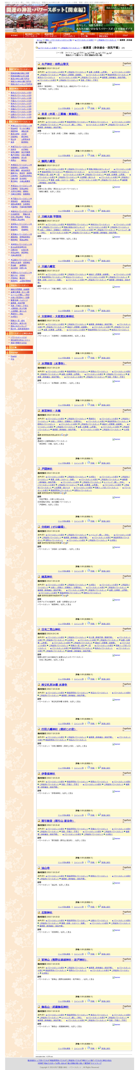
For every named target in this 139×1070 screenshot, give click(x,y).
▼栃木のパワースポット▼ (21, 211)
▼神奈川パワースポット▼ (21, 165)
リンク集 (13, 347)
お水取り (14, 317)
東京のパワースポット (46, 77)
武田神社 (26, 263)
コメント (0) (79, 108)
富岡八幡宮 (15, 152)
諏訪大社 (14, 275)
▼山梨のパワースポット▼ (21, 260)
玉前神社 (26, 204)
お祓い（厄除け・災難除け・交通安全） (55, 230)
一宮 (58, 175)
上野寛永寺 (25, 139)
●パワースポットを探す (84, 40)
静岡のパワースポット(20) (21, 112)
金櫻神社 (23, 265)
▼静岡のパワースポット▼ (21, 244)
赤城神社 (24, 230)
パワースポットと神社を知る (106, 35)
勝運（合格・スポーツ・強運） (63, 180)
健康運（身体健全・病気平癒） (114, 77)
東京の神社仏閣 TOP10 (20, 79)
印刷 (92, 108)
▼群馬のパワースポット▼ (21, 224)
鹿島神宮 (14, 237)
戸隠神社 (14, 278)
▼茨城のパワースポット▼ (21, 234)
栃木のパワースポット (120, 330)
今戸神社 (24, 149)
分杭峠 (22, 275)
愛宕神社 (24, 137)
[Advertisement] (19, 52)
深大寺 (24, 158)
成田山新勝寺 (16, 204)
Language (14, 352)
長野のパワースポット (83, 490)
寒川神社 (14, 181)
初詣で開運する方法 (19, 343)
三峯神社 (14, 189)
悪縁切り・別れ (17, 314)
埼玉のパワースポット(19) (21, 98)
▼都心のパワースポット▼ (21, 126)
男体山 (27, 217)
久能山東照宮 (16, 255)
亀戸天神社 (15, 155)
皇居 (12, 142)
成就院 (29, 173)
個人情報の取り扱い (75, 1063)
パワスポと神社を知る (103, 1060)
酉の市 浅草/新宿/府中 (20, 329)
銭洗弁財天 (25, 170)
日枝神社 (14, 137)
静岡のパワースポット (46, 424)
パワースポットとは (19, 337)
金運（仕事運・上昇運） (98, 72)
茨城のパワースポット (99, 829)
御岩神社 (14, 240)
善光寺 (22, 278)
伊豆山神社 (15, 252)
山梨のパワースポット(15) (21, 114)
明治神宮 (14, 128)
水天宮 (24, 134)
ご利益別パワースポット (69, 35)
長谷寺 (22, 173)
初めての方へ (112, 8)
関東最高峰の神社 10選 (20, 73)
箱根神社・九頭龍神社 (19, 168)
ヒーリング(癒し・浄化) (20, 295)
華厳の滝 (26, 214)
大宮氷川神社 (16, 191)
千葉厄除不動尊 (26, 207)
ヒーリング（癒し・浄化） (72, 125)
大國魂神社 (15, 158)
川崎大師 (14, 178)
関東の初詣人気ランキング (99, 169)
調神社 (25, 191)
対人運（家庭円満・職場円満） (101, 637)
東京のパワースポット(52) (21, 93)
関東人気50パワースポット (19, 122)
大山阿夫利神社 (26, 176)
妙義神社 (14, 230)
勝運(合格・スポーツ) (19, 300)
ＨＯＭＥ (14, 35)
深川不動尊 (25, 152)
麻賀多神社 (25, 201)
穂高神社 (14, 281)
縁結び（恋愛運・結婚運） (72, 75)
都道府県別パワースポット (51, 35)
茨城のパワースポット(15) (21, 109)
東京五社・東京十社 (19, 323)
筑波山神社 (24, 240)
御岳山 (24, 160)
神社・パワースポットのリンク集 (58, 40)
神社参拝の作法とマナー (20, 340)
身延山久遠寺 (16, 263)
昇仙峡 (13, 265)
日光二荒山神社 (17, 217)
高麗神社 (26, 194)
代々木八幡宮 (25, 128)
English (14, 356)
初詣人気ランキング (19, 326)
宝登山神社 (24, 189)
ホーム (39, 40)
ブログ (125, 35)
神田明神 (14, 131)
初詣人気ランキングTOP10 (21, 84)
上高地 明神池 (25, 281)
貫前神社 (24, 227)
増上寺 (13, 139)
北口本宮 (14, 268)
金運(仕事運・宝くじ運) (20, 292)
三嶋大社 (14, 250)
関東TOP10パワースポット (20, 69)
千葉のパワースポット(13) (21, 101)
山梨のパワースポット (99, 920)
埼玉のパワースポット (74, 277)
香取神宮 (14, 201)
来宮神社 (24, 252)
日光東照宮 (15, 214)
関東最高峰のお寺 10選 (20, 76)
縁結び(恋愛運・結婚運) (20, 289)
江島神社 (14, 176)
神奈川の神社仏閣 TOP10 (21, 81)
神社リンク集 (87, 1060)
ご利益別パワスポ (74, 1060)
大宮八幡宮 (25, 155)
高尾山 (13, 160)
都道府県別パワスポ (58, 1060)
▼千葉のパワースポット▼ (21, 199)
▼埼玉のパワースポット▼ (21, 186)
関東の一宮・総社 (18, 321)
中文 (12, 359)
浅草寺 (13, 149)
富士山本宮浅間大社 (19, 247)
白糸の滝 (24, 250)
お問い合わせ (61, 1063)
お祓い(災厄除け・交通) (20, 297)
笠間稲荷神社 (25, 237)
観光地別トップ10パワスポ (38, 1060)
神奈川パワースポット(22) (21, 95)
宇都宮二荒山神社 (18, 220)
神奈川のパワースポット (75, 172)
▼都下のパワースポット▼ (21, 147)
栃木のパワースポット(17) (21, 104)
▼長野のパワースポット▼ (21, 273)
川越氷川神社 (16, 194)
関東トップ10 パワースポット (107, 488)
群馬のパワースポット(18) (21, 106)
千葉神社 (14, 207)
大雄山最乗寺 (25, 181)
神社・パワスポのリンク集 (88, 35)
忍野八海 (23, 268)
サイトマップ (126, 8)
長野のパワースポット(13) (21, 117)
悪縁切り (92, 419)
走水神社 (23, 178)
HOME (40, 1063)
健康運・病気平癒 (18, 303)
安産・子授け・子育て (19, 306)
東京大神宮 (15, 134)
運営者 (87, 1063)
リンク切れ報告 (64, 108)
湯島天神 (24, 131)
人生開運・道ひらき (19, 311)
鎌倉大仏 (14, 173)
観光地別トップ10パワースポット (32, 35)
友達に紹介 (105, 108)
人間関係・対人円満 (19, 308)
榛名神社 (14, 227)
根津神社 (24, 142)
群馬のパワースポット (99, 371)
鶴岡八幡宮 (15, 170)
